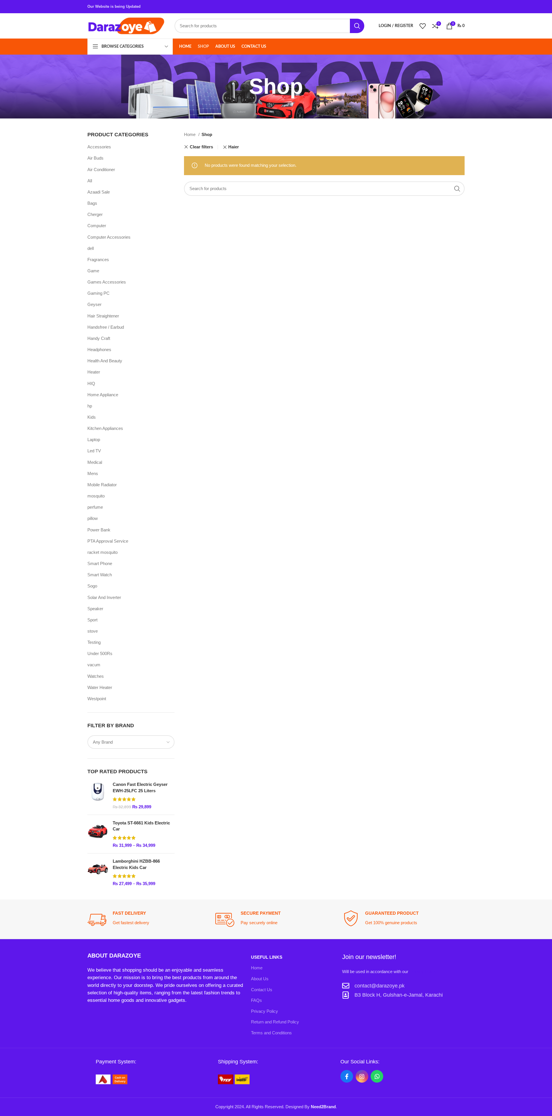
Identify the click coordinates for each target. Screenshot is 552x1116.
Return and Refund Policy (275, 1021)
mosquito (96, 495)
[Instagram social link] (362, 1076)
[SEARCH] (357, 26)
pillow (92, 518)
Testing (94, 642)
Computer (96, 225)
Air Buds (95, 158)
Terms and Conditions (271, 1032)
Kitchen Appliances (105, 428)
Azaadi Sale (98, 191)
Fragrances (98, 259)
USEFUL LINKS (266, 957)
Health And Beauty (104, 360)
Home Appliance (102, 394)
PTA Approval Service (107, 541)
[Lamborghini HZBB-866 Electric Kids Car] (97, 872)
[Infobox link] (148, 919)
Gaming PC (98, 293)
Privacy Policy (264, 1011)
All (89, 180)
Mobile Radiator (102, 484)
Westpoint (96, 698)
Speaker (95, 608)
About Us (260, 978)
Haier (233, 147)
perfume (95, 507)
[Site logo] (126, 25)
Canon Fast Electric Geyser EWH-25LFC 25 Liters (140, 787)
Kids (91, 417)
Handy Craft (98, 338)
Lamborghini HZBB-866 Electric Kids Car (136, 864)
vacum (93, 664)
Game (93, 270)
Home (190, 134)
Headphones (99, 349)
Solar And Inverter (104, 597)
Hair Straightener (103, 315)
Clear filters (201, 147)
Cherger (95, 214)
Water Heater (99, 687)
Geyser (94, 304)
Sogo (92, 585)
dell (90, 248)
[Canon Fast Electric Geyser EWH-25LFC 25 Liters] (97, 795)
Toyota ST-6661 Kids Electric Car (141, 826)
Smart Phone (99, 563)
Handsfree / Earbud (105, 327)
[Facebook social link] (346, 1076)
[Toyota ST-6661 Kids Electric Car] (97, 834)
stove (92, 631)
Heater (93, 372)
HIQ (91, 383)
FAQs (256, 1000)
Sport (92, 619)
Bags (92, 203)
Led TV (94, 450)
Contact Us (261, 989)
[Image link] (111, 1078)
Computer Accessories (109, 237)
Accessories (99, 146)
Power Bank (98, 529)
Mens (92, 473)
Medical (94, 462)
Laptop (93, 439)
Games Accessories (106, 282)
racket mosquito (102, 552)
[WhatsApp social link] (377, 1076)
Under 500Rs (99, 653)
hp (89, 405)
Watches (95, 676)
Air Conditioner (101, 169)
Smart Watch (99, 574)
